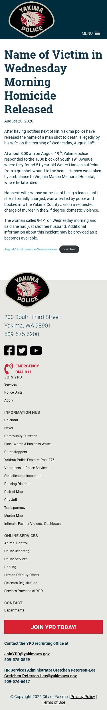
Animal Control (16, 543)
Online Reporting (17, 551)
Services (10, 384)
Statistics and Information (24, 475)
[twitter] (23, 353)
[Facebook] (10, 353)
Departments (14, 610)
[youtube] (36, 353)
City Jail (10, 499)
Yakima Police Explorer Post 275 (29, 459)
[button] (87, 33)
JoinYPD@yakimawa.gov (27, 653)
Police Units (13, 392)
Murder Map (13, 515)
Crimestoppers (15, 451)
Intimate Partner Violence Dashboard (32, 523)
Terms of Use (53, 702)
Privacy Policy (82, 696)
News (8, 427)
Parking (10, 566)
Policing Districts (17, 483)
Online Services (15, 558)
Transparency (14, 507)
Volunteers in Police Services (26, 467)
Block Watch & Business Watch (28, 443)
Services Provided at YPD (23, 590)
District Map (13, 491)
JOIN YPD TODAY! (53, 627)
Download (69, 249)
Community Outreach (20, 435)
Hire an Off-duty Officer (21, 574)
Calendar (11, 420)
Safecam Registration (20, 582)
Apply (8, 400)
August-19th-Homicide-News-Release (30, 249)
